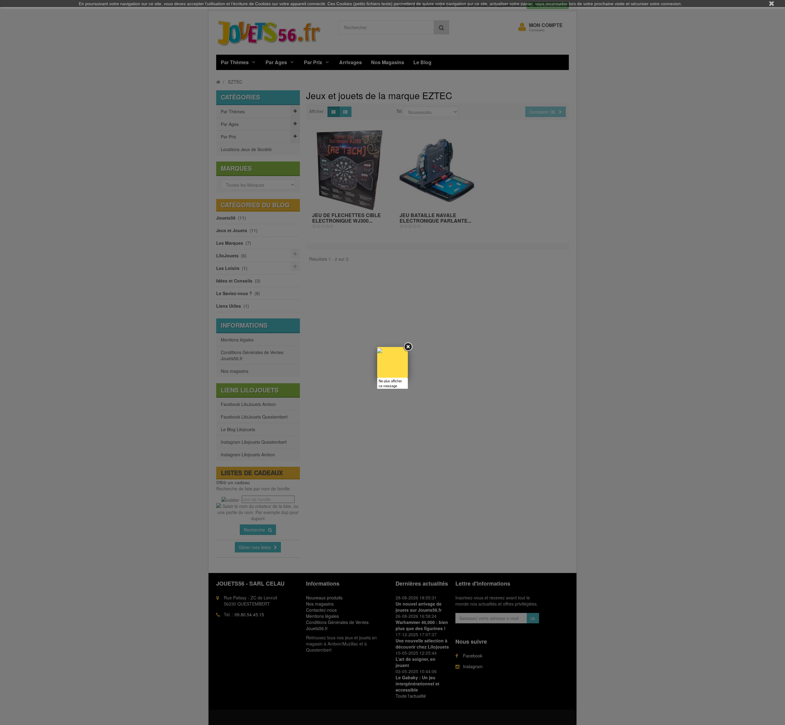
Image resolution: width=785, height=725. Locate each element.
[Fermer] (407, 347)
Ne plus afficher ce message (390, 383)
